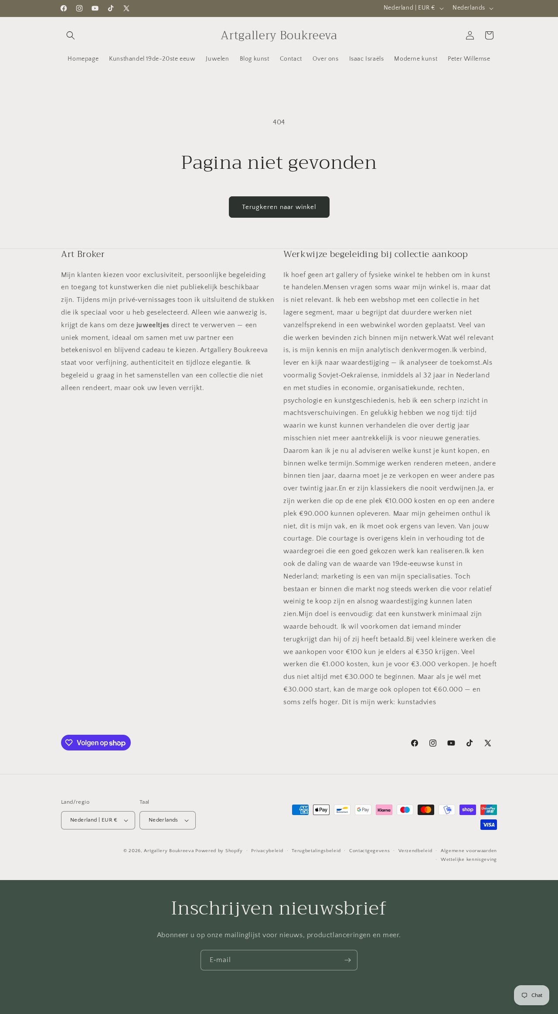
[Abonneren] (347, 960)
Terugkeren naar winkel (279, 207)
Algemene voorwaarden (469, 850)
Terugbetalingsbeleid (316, 850)
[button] (70, 35)
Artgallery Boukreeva (169, 850)
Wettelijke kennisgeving (469, 859)
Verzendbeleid (415, 850)
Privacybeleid (267, 850)
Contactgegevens (369, 850)
